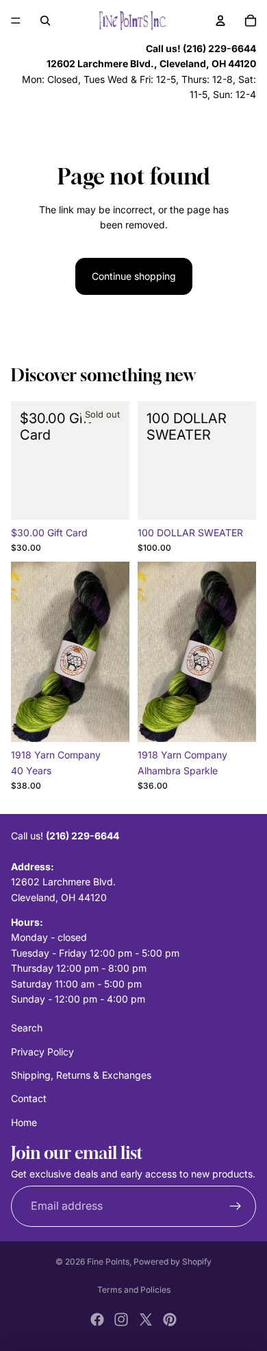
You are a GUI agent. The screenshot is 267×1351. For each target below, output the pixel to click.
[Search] (45, 20)
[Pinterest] (170, 1319)
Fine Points (108, 1261)
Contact (29, 1099)
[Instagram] (121, 1319)
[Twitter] (146, 1319)
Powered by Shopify (173, 1261)
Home (24, 1122)
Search (26, 1027)
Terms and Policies (133, 1289)
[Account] (220, 20)
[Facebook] (97, 1319)
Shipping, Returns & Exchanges (81, 1075)
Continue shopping (134, 276)
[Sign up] (235, 1206)
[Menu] (15, 20)
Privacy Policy (42, 1051)
